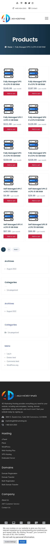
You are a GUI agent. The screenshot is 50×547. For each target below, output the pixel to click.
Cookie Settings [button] (10, 542)
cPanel (4, 439)
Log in (9, 354)
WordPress (6, 447)
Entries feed (11, 357)
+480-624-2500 (20, 8)
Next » (16, 249)
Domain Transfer (8, 477)
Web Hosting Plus (8, 450)
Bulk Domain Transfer (10, 485)
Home (10, 47)
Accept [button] (22, 542)
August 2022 (11, 269)
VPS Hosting (7, 454)
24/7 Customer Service (10, 504)
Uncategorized (12, 290)
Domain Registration (9, 473)
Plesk (4, 443)
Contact (34, 8)
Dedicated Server (8, 458)
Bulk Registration (8, 481)
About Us (5, 500)
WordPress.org (12, 365)
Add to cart (11, 93)
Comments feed (13, 361)
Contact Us (6, 508)
